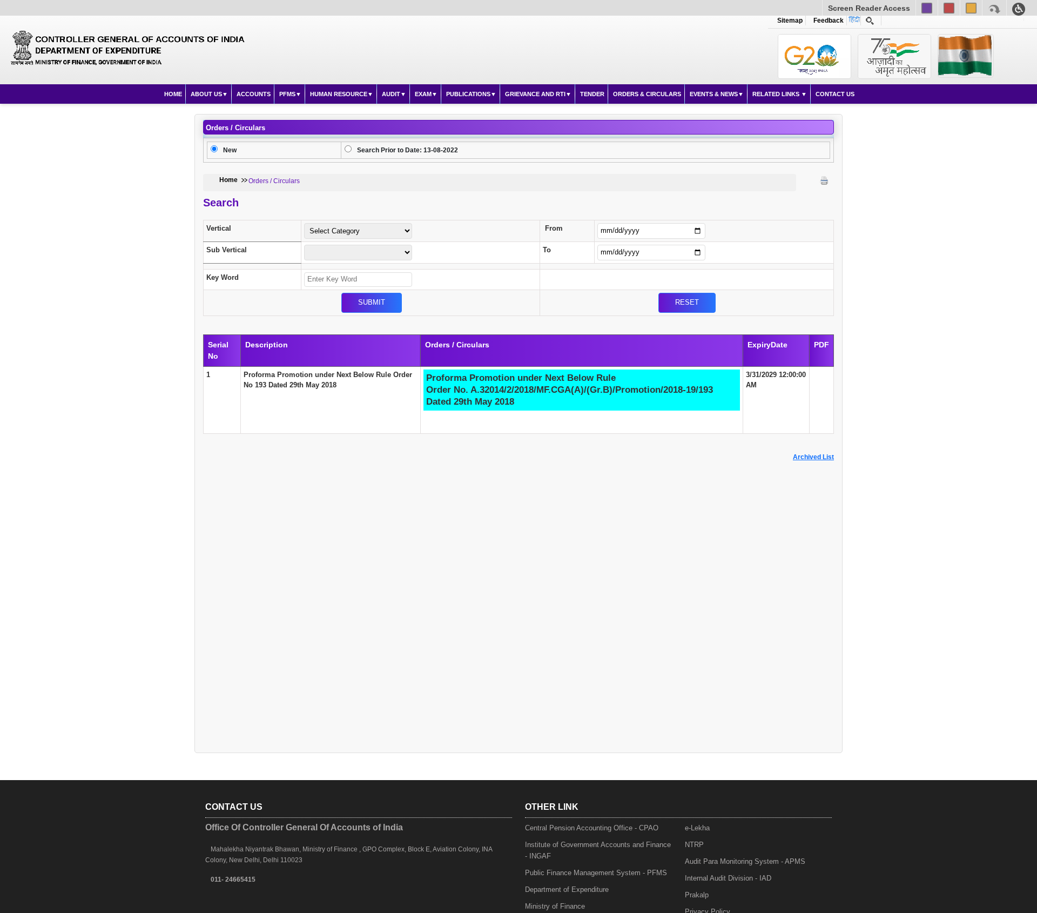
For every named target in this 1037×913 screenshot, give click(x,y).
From (554, 228)
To (547, 250)
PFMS (287, 94)
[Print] (824, 180)
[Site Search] (870, 20)
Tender (592, 94)
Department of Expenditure (567, 889)
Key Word (222, 277)
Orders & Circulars (647, 94)
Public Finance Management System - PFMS (596, 873)
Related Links (776, 94)
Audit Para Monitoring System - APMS (745, 861)
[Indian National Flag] (814, 56)
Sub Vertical (226, 250)
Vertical (218, 228)
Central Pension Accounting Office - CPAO (591, 828)
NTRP (694, 845)
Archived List (813, 457)
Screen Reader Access (869, 8)
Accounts (254, 94)
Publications (468, 94)
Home (173, 94)
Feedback (827, 20)
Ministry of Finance (555, 906)
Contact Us (835, 94)
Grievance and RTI (535, 94)
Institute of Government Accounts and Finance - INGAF (598, 850)
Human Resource (338, 94)
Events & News (714, 94)
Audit (391, 94)
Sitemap (790, 20)
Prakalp (697, 895)
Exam (423, 94)
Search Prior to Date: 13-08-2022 (407, 150)
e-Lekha (697, 828)
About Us (206, 94)
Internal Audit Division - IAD (728, 878)
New (230, 150)
